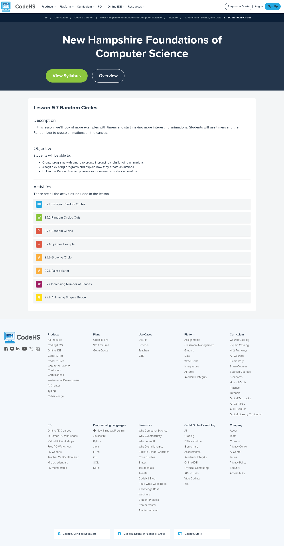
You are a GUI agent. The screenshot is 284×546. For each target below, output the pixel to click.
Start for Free (101, 345)
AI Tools (189, 372)
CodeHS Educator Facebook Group (144, 534)
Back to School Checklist (154, 452)
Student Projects (149, 500)
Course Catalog (84, 17)
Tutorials (235, 393)
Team (233, 436)
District (143, 340)
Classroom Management (199, 345)
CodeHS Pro (55, 356)
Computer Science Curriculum (59, 368)
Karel (96, 468)
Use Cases (145, 334)
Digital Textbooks (240, 398)
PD (49, 425)
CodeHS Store (193, 534)
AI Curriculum (238, 409)
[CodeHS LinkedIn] (18, 349)
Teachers (144, 350)
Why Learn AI (147, 441)
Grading (189, 350)
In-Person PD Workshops (63, 436)
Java (96, 446)
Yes (186, 484)
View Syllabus (67, 76)
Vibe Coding (191, 478)
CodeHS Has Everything (199, 425)
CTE (141, 356)
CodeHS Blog (147, 478)
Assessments (192, 452)
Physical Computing (196, 468)
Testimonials (146, 468)
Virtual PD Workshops (61, 441)
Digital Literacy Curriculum (246, 414)
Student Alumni (148, 510)
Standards (236, 377)
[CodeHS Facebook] (6, 349)
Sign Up (273, 6)
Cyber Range (56, 396)
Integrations (191, 366)
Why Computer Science (153, 430)
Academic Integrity (195, 377)
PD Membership (57, 468)
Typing (52, 391)
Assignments (192, 340)
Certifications (56, 375)
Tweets (143, 473)
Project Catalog (239, 345)
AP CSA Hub (237, 404)
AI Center (235, 452)
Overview (108, 76)
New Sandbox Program (110, 430)
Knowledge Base (149, 489)
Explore (173, 17)
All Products (55, 340)
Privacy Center (239, 446)
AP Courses (237, 356)
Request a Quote (239, 6)
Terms (233, 457)
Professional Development (64, 380)
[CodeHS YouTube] (24, 349)
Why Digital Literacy (151, 446)
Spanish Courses (240, 372)
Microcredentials (58, 462)
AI (185, 430)
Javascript (99, 436)
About (233, 430)
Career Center (147, 505)
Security (235, 468)
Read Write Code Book (153, 484)
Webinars (144, 494)
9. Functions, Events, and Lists (203, 17)
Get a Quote (100, 350)
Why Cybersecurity (150, 436)
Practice (235, 388)
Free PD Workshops (60, 446)
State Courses (238, 366)
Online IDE (54, 350)
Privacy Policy (238, 462)
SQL (96, 462)
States (143, 462)
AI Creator (54, 385)
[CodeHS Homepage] (20, 6)
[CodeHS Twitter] (31, 349)
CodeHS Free (56, 361)
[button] (49, 6)
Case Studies (147, 457)
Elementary (237, 361)
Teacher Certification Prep (63, 457)
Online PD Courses (59, 430)
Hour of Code (238, 382)
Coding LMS (55, 345)
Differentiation (193, 441)
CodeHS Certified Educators (79, 534)
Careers (235, 441)
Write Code (191, 361)
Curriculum (61, 17)
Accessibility (237, 473)
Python (97, 441)
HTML (97, 452)
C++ (95, 457)
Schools (143, 345)
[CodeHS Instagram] (12, 349)
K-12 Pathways (238, 350)
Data (187, 356)
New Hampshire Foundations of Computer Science (131, 17)
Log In (259, 6)
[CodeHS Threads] (38, 349)
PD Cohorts (55, 452)
